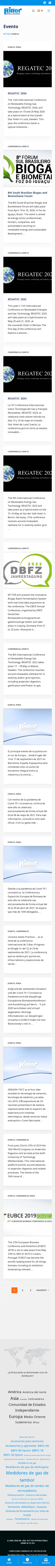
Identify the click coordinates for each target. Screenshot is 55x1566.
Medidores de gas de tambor (27, 1476)
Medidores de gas (27, 1462)
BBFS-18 (37, 1450)
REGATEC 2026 (17, 93)
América (14, 1391)
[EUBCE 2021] (27, 864)
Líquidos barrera (32, 1459)
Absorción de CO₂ (27, 1437)
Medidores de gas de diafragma (27, 1467)
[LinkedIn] (44, 3)
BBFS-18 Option (13, 1455)
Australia (23, 1399)
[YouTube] (50, 3)
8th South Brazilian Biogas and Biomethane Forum (27, 194)
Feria (18, 47)
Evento (11, 47)
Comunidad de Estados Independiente (27, 1407)
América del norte (34, 1392)
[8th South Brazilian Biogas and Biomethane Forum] (27, 168)
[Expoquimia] (27, 727)
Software (9, 1519)
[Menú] (49, 11)
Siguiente (41, 1290)
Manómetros (45, 1459)
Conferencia (14, 146)
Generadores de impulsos (14, 1459)
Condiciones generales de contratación (27, 1551)
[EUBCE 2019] (27, 1217)
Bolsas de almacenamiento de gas (37, 1455)
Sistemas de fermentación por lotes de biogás (27, 1513)
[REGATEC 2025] (27, 275)
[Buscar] (33, 11)
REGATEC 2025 (17, 299)
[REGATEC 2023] (27, 473)
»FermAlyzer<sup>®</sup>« (27, 1523)
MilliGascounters (15, 1494)
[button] (40, 10)
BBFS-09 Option (21, 1450)
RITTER (6, 34)
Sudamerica (23, 1422)
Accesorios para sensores (27, 1441)
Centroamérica (36, 1399)
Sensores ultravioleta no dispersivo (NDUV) (27, 1502)
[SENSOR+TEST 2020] (27, 1065)
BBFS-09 (43, 1446)
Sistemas (42, 1507)
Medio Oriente (34, 1417)
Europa (16, 1416)
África (36, 1422)
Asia (14, 1398)
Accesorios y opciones (21, 1446)
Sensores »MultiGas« (21, 1507)
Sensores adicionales (36, 1494)
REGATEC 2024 (17, 398)
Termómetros (22, 1519)
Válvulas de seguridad (39, 1519)
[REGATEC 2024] (27, 374)
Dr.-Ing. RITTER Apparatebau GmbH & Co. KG (33, 1541)
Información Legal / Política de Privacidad (27, 1555)
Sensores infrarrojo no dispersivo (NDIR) (27, 1499)
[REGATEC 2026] (27, 69)
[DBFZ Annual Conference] (27, 570)
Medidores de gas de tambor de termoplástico (27, 1488)
